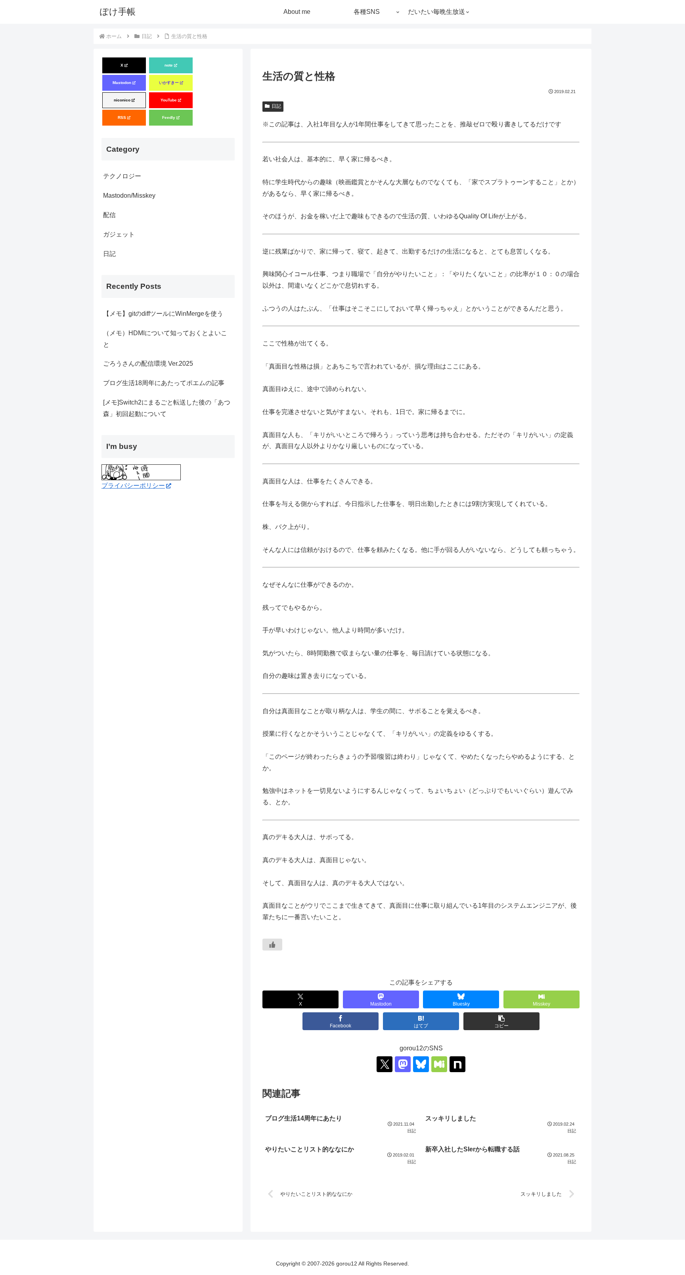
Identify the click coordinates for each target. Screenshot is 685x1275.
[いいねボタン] (272, 945)
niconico (122, 100)
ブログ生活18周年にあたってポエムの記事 (163, 383)
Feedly (168, 117)
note (169, 65)
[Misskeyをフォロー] (439, 1064)
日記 (276, 106)
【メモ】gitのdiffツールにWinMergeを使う (163, 313)
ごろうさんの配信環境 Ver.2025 (148, 363)
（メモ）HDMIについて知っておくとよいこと (165, 339)
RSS (122, 117)
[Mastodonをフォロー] (403, 1064)
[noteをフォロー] (457, 1064)
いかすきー (169, 82)
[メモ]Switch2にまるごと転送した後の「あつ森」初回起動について (166, 408)
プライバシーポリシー (133, 485)
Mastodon (122, 82)
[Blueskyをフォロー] (421, 1064)
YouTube (169, 100)
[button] (501, 1021)
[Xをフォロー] (384, 1064)
